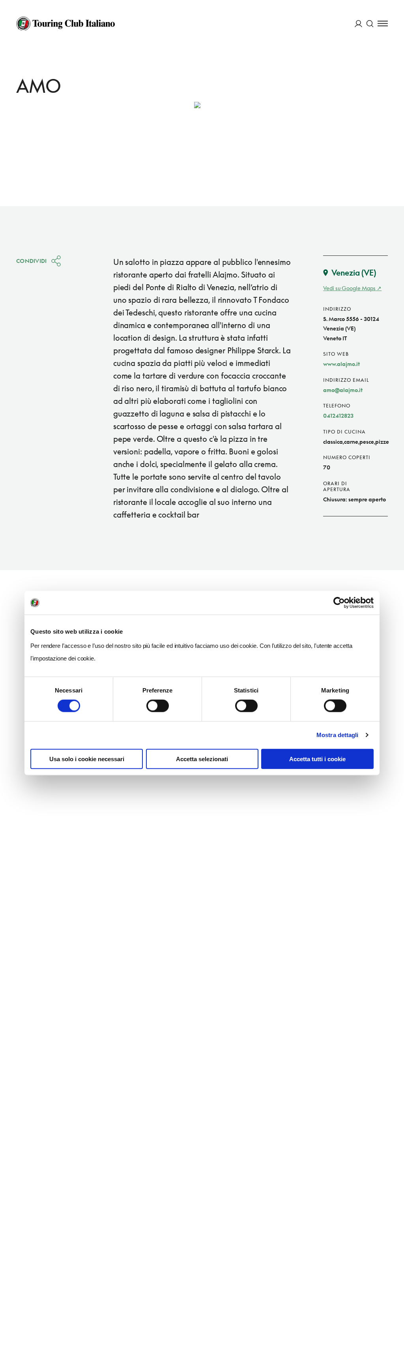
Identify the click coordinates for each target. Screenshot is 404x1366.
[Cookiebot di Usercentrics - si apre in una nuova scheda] (339, 603)
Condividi (31, 260)
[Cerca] (370, 23)
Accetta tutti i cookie (317, 758)
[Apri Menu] (383, 23)
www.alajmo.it (341, 363)
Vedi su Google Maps (349, 288)
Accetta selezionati (202, 758)
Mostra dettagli (337, 735)
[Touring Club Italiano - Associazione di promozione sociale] (65, 24)
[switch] (157, 706)
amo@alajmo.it (343, 390)
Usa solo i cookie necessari (86, 758)
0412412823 (338, 415)
